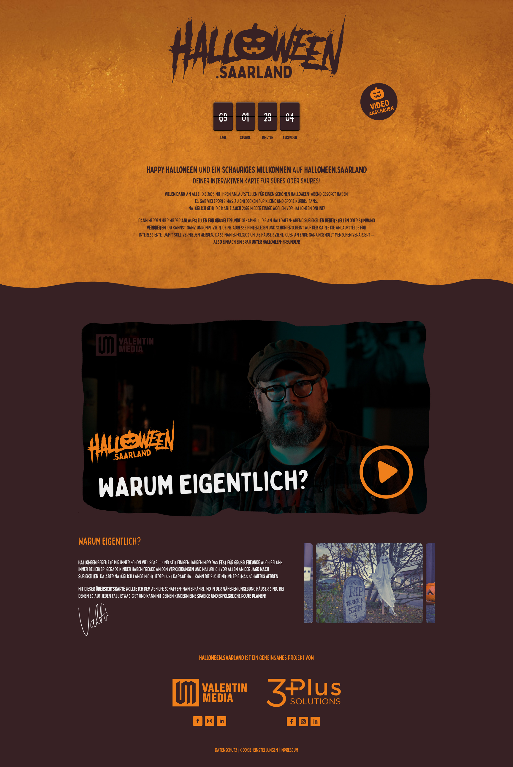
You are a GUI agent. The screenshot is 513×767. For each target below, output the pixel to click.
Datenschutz (226, 750)
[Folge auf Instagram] (209, 721)
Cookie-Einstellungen (259, 750)
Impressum (289, 750)
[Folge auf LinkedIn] (221, 721)
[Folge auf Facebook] (197, 721)
